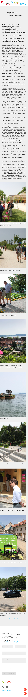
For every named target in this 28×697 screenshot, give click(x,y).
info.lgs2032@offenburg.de (11, 642)
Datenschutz (9, 690)
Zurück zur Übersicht (14, 618)
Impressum (4, 690)
